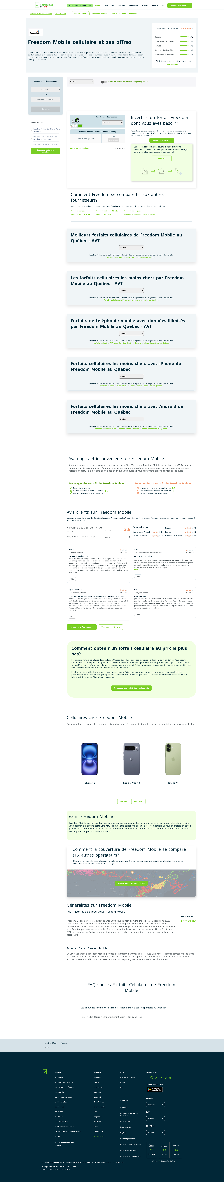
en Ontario (59, 1112)
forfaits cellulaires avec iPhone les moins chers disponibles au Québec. (131, 386)
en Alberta (59, 1077)
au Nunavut (59, 1107)
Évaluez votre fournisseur (81, 627)
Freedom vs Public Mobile (107, 211)
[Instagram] (152, 1078)
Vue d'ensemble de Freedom (124, 13)
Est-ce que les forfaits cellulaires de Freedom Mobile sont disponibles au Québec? (123, 1007)
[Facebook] (148, 1078)
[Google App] (164, 1089)
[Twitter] (157, 1078)
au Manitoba (59, 1092)
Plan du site (71, 1166)
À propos (124, 1101)
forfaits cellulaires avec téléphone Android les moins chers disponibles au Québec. (131, 429)
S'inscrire (162, 158)
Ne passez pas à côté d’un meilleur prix (131, 688)
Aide (122, 1072)
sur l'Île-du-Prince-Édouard (64, 1087)
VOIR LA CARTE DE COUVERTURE (131, 883)
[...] (106, 490)
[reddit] (171, 1078)
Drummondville (99, 1107)
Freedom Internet (99, 13)
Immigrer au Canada (127, 1077)
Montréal (58, 1145)
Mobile (58, 1072)
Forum (122, 1082)
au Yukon (58, 1136)
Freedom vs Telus (103, 214)
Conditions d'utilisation (91, 1162)
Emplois (123, 1133)
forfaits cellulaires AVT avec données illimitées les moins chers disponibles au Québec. (131, 343)
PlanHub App (125, 1121)
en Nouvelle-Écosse (62, 1102)
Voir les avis (172, 65)
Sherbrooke (98, 1087)
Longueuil (97, 1097)
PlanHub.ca (54, 1162)
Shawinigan (98, 1122)
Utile (72, 579)
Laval (96, 1112)
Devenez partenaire (127, 1139)
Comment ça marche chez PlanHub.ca (129, 1114)
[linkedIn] (162, 1078)
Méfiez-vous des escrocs (129, 1150)
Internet (98, 1072)
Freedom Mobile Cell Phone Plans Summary (46, 130)
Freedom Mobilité (80, 14)
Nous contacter (125, 1127)
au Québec (59, 1117)
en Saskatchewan (61, 1122)
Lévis (96, 1126)
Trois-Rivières (99, 1102)
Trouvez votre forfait (178, 6)
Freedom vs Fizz (78, 211)
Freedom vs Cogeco (132, 211)
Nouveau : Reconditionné (80, 5)
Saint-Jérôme (98, 1131)
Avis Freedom (60, 14)
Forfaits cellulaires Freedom (41, 14)
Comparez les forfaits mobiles (45, 151)
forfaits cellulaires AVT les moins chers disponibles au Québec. (131, 300)
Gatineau (97, 1092)
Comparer (45, 109)
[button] (104, 81)
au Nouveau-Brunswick (63, 1097)
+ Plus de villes (99, 1136)
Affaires (145, 5)
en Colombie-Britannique (64, 1082)
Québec (97, 1082)
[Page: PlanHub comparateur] (44, 5)
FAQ (121, 1087)
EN (163, 5)
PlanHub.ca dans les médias (130, 1144)
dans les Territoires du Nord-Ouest (68, 1131)
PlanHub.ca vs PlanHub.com (130, 1156)
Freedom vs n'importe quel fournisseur (139, 214)
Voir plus (123, 801)
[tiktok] (166, 1078)
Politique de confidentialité (112, 1162)
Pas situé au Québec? (79, 148)
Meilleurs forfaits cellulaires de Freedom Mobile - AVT (45, 138)
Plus (136, 570)
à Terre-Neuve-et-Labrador (64, 1126)
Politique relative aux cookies (53, 1166)
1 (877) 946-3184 (188, 921)
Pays (148, 1112)
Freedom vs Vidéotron (80, 214)
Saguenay (97, 1117)
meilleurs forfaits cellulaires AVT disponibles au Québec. (131, 257)
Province (150, 1126)
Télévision (133, 5)
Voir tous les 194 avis (111, 627)
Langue (149, 1098)
